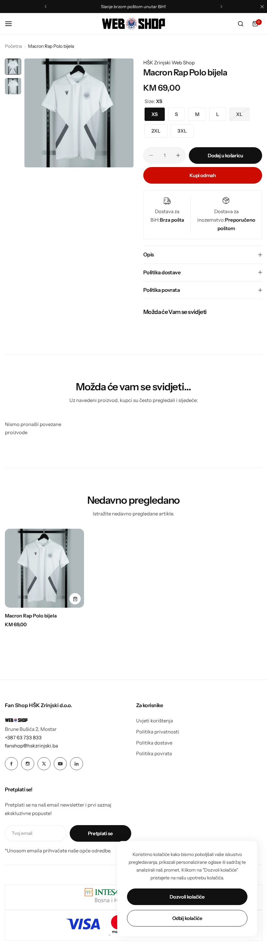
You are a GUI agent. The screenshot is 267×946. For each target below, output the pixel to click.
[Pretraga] (240, 24)
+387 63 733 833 (23, 737)
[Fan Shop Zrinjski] (133, 23)
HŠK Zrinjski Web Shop (169, 62)
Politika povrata (154, 753)
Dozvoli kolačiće (187, 897)
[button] (45, 6)
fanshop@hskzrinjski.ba (31, 746)
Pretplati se (100, 833)
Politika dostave (154, 743)
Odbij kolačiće (187, 918)
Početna (13, 46)
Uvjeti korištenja (154, 721)
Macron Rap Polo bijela (31, 616)
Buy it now (202, 175)
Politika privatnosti (157, 732)
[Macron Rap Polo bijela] (44, 568)
